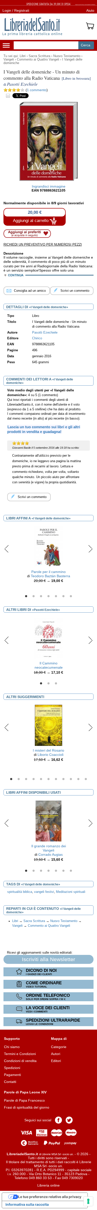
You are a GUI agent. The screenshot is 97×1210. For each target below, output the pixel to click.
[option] (48, 556)
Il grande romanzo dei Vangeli (48, 848)
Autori (55, 1054)
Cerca (85, 45)
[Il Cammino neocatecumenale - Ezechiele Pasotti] (48, 638)
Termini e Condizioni (20, 1054)
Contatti (10, 1082)
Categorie (58, 1047)
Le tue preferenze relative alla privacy (49, 1197)
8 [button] (63, 779)
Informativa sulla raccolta (27, 1204)
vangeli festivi (44, 892)
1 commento (37, 90)
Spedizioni (12, 1068)
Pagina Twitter (69, 1120)
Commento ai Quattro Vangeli (38, 59)
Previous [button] (6, 549)
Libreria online (48, 1185)
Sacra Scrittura (39, 56)
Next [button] (90, 549)
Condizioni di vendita (20, 1061)
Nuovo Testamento (66, 56)
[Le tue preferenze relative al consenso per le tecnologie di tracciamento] (88, 1201)
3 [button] (41, 596)
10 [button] (78, 779)
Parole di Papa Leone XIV (25, 1092)
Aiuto (90, 10)
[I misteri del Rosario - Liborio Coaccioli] (48, 725)
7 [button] (70, 596)
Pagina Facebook (58, 1120)
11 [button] (85, 779)
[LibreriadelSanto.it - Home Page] (32, 26)
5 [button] (55, 596)
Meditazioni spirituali (70, 892)
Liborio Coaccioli (50, 755)
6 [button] (63, 596)
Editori (56, 1061)
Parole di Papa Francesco (24, 1100)
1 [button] (26, 596)
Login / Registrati (15, 10)
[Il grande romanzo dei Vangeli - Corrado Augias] (48, 821)
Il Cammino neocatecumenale (49, 665)
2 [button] (33, 596)
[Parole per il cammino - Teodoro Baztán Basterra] (48, 546)
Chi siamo (12, 1047)
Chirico (37, 338)
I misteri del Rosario (48, 750)
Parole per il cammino (48, 572)
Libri (23, 56)
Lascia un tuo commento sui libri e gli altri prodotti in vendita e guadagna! (43, 429)
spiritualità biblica (19, 892)
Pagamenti (12, 1075)
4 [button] (48, 596)
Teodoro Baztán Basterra (50, 576)
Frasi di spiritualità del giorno (26, 1107)
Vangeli (8, 59)
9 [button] (70, 779)
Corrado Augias (50, 854)
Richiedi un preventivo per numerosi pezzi (42, 244)
